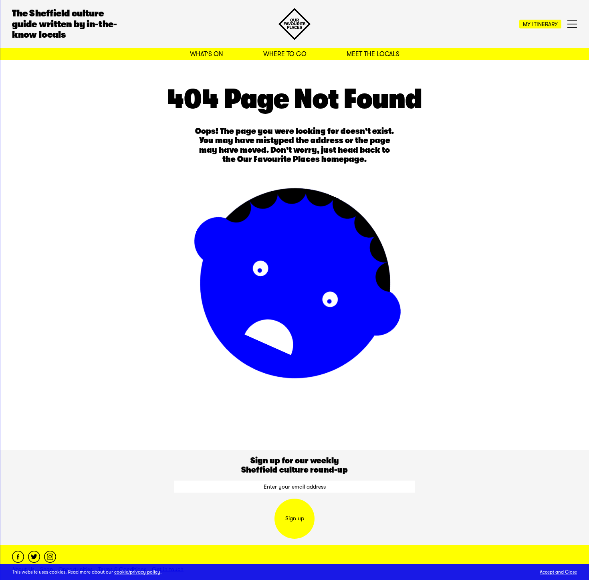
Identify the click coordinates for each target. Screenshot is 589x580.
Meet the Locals (373, 54)
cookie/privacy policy (137, 572)
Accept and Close (558, 572)
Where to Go (285, 54)
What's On (206, 54)
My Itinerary (540, 24)
